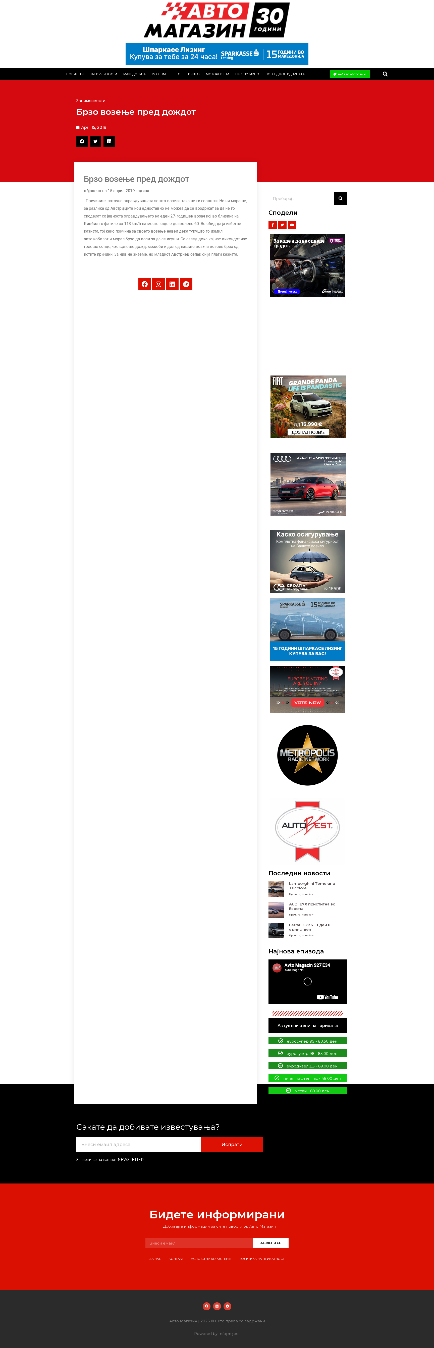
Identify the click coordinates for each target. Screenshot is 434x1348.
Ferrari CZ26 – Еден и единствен (310, 927)
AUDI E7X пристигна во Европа (312, 906)
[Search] (340, 198)
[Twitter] (282, 225)
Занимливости (103, 74)
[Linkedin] (172, 284)
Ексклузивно (247, 74)
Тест (178, 74)
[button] (385, 74)
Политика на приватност (262, 1259)
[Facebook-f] (272, 225)
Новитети (75, 74)
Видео (194, 74)
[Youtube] (292, 225)
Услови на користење (211, 1259)
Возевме (160, 74)
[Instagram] (158, 284)
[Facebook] (144, 284)
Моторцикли (217, 74)
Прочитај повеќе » (301, 894)
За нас (155, 1259)
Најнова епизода (296, 951)
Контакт (176, 1259)
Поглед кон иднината (285, 74)
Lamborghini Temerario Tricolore (312, 885)
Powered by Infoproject (217, 1333)
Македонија (134, 74)
